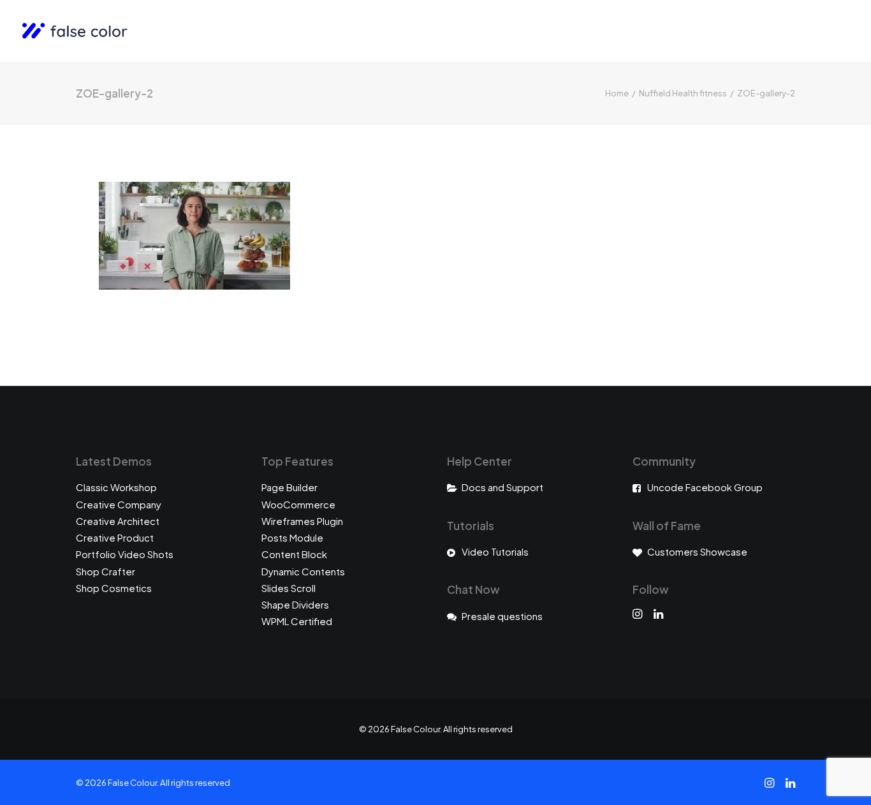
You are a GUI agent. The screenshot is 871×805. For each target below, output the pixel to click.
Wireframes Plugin (302, 521)
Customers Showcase (697, 551)
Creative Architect (117, 521)
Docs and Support (502, 487)
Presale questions (502, 616)
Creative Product (115, 537)
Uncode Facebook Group (705, 487)
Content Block (294, 554)
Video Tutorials (495, 551)
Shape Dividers (295, 604)
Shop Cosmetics (114, 588)
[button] (637, 615)
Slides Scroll (288, 588)
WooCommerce (298, 504)
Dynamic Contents (303, 571)
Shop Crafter (105, 571)
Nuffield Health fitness (683, 93)
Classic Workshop (116, 487)
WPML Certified (296, 621)
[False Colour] (75, 31)
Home (617, 93)
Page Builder (289, 487)
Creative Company (118, 504)
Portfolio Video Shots (124, 554)
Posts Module (292, 537)
